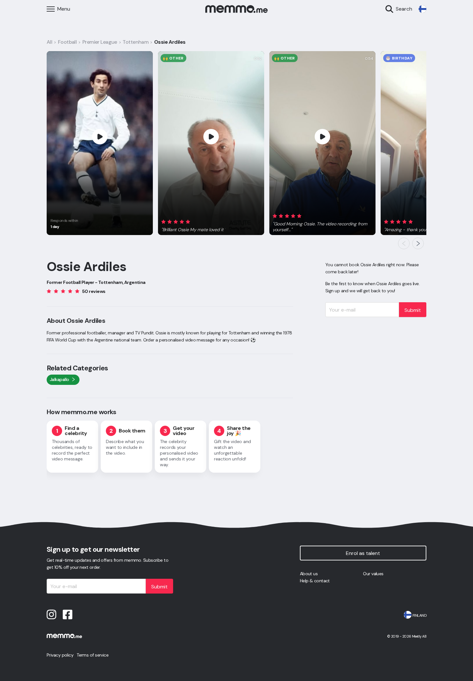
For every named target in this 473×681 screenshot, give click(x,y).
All (49, 42)
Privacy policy (60, 655)
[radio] (163, 222)
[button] (193, 224)
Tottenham (135, 42)
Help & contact (315, 581)
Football (67, 42)
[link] (422, 9)
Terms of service (92, 655)
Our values (373, 574)
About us (309, 574)
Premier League (99, 42)
